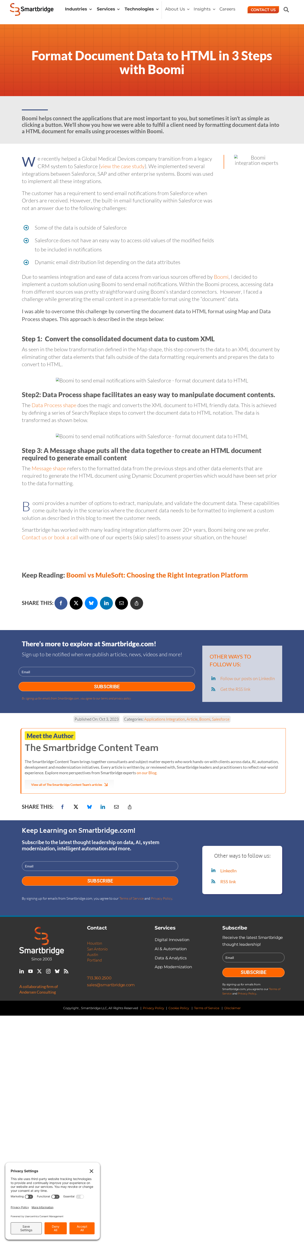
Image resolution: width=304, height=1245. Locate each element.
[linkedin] (21, 971)
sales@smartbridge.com (111, 984)
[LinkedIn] (106, 603)
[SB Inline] (32, 5)
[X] (76, 603)
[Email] (121, 603)
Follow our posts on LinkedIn (247, 678)
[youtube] (30, 971)
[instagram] (48, 971)
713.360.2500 (99, 978)
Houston (94, 943)
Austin (92, 954)
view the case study (122, 166)
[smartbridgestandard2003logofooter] (41, 929)
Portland (94, 960)
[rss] (66, 971)
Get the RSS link (235, 689)
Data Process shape (54, 405)
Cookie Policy (178, 1008)
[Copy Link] (136, 603)
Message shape (49, 468)
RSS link (228, 881)
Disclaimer (232, 1008)
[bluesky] (57, 971)
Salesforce (220, 719)
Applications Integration (164, 719)
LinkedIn (228, 870)
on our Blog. (147, 772)
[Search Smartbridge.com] (286, 9)
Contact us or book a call (50, 537)
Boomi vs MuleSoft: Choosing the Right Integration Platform (157, 575)
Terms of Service (131, 898)
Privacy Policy (161, 898)
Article (192, 719)
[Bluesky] (91, 603)
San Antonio (97, 948)
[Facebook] (61, 603)
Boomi (221, 276)
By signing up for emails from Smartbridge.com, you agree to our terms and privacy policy (76, 698)
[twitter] (39, 971)
